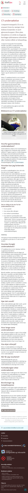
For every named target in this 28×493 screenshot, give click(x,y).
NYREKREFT (6, 8)
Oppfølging (18, 14)
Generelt (6, 11)
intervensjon (19, 162)
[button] (3, 127)
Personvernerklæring (7, 440)
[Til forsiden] (6, 3)
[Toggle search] (20, 3)
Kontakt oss (5, 438)
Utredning (16, 11)
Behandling (7, 14)
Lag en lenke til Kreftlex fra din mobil (13, 428)
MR (2, 160)
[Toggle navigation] (24, 3)
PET (12, 162)
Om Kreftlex (5, 435)
